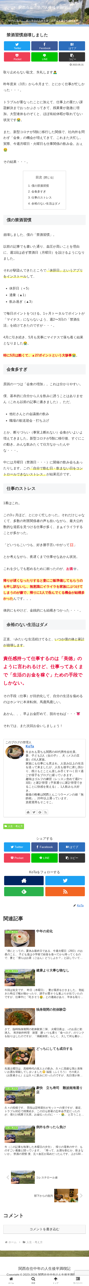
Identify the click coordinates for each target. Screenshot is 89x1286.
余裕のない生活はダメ (45, 203)
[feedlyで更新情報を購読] (39, 812)
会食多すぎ (38, 191)
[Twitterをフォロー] (33, 812)
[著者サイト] (28, 812)
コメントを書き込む (44, 1229)
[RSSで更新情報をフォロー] (45, 812)
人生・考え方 (15, 826)
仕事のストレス (41, 197)
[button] (80, 707)
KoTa (30, 746)
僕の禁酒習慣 (40, 185)
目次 (39, 177)
